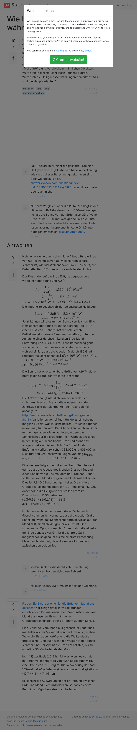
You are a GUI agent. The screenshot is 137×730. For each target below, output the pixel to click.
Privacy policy (83, 50)
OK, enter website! (68, 60)
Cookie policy (63, 50)
